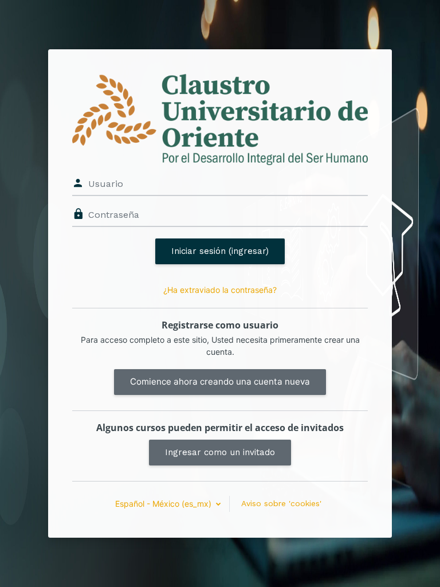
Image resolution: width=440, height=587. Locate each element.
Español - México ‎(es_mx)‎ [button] (164, 503)
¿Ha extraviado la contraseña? (220, 290)
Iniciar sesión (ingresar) (220, 251)
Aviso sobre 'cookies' (281, 503)
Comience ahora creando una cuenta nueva (220, 381)
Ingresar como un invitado (220, 452)
